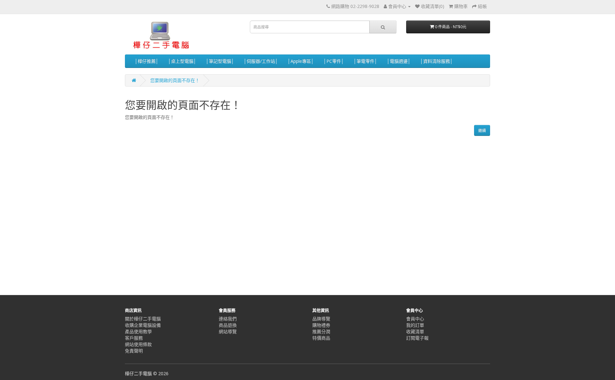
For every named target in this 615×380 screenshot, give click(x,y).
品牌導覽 (321, 319)
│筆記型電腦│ (220, 61)
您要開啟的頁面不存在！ (175, 80)
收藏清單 (415, 331)
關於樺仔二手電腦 (143, 319)
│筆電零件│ (365, 61)
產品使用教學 (138, 331)
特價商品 (321, 338)
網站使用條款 (138, 344)
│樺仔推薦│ (147, 61)
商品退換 (228, 325)
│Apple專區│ (301, 61)
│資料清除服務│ (436, 61)
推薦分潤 (321, 331)
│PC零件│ (334, 61)
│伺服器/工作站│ (261, 61)
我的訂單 (415, 325)
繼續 (482, 130)
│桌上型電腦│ (182, 61)
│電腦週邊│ (399, 61)
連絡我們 (228, 319)
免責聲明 (134, 351)
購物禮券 (321, 325)
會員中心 (415, 319)
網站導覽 (228, 331)
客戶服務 (134, 338)
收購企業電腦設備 (143, 325)
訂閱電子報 (417, 338)
